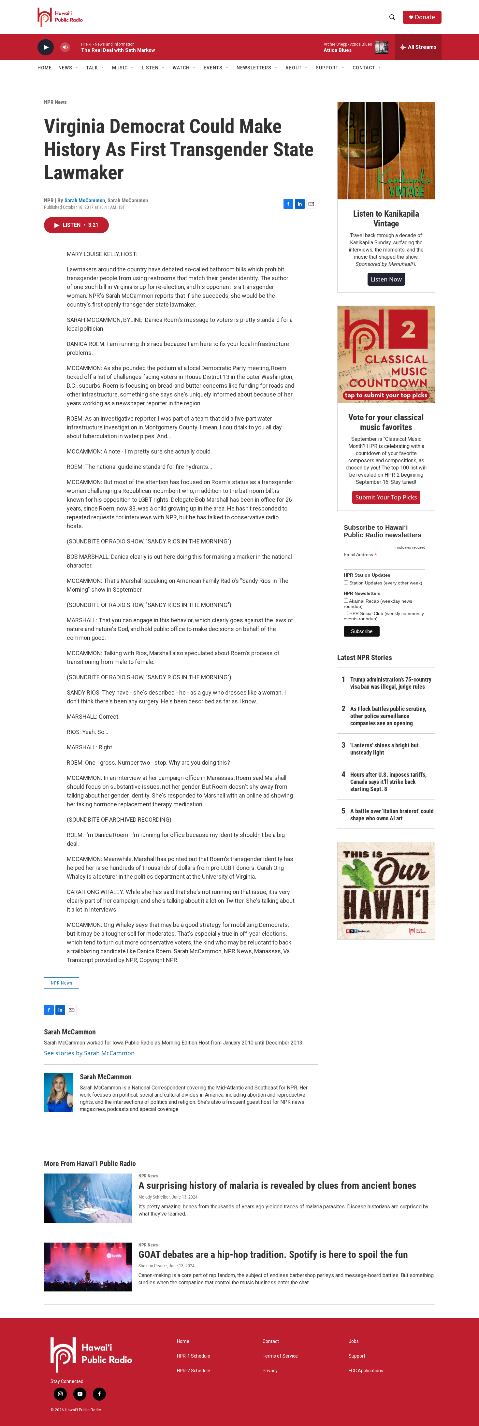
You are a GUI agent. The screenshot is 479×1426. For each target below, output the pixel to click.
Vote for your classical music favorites (386, 422)
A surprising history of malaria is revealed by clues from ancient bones (277, 1185)
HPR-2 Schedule (193, 1370)
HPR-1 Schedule (193, 1356)
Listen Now (386, 279)
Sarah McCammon (85, 200)
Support (357, 1356)
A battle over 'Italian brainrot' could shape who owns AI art (392, 815)
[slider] (76, 47)
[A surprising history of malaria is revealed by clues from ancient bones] (88, 1198)
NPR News (55, 102)
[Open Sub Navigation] (77, 67)
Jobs (354, 1341)
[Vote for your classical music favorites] (386, 354)
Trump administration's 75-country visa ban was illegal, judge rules (390, 683)
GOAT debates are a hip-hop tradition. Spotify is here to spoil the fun (273, 1254)
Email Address (360, 555)
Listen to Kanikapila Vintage (386, 218)
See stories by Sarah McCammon (89, 1053)
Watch (181, 67)
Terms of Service (280, 1356)
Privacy (270, 1370)
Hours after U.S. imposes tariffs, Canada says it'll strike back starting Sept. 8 (388, 781)
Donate (425, 17)
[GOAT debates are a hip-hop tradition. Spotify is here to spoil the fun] (88, 1267)
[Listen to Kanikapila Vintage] (386, 150)
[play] (45, 47)
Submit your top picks (386, 497)
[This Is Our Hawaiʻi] (386, 890)
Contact (271, 1341)
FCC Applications (366, 1370)
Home (44, 67)
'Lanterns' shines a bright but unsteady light (384, 749)
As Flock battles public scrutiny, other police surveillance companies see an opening (388, 716)
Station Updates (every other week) (385, 582)
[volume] (65, 47)
